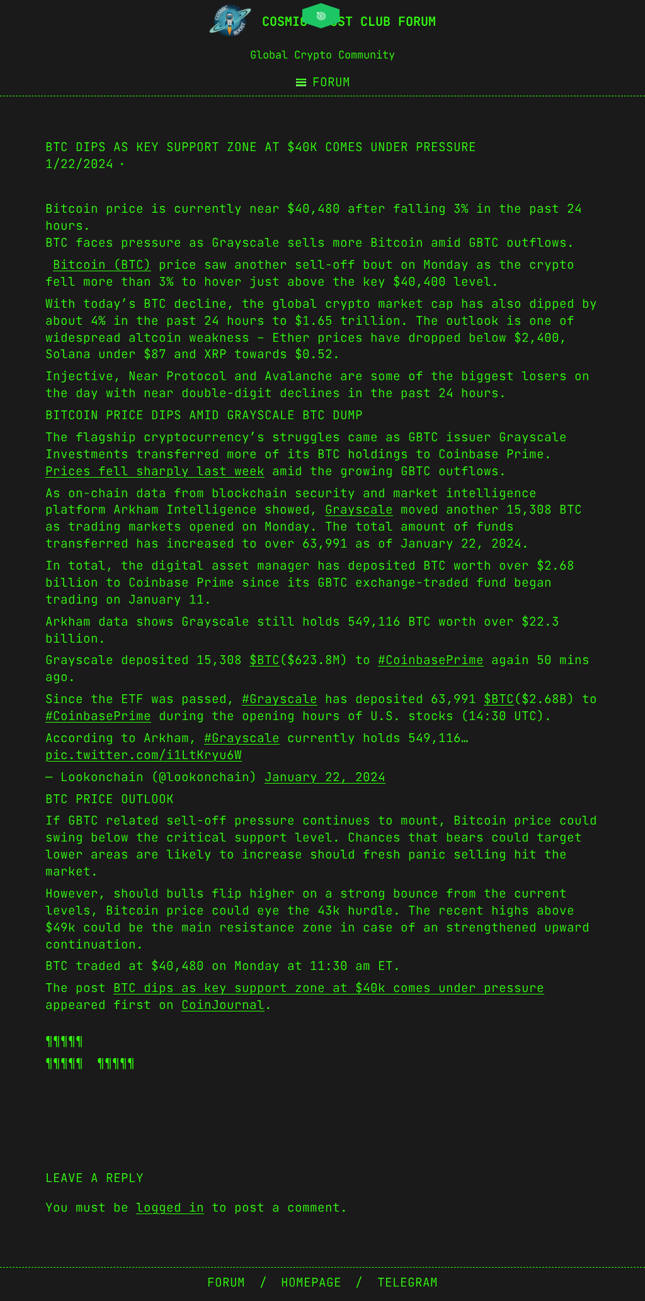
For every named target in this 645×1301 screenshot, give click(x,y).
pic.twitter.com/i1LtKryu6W (143, 754)
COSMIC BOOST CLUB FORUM (349, 21)
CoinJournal (223, 1004)
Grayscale (359, 509)
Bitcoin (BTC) (102, 264)
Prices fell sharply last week (155, 471)
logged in (170, 1207)
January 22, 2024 (325, 777)
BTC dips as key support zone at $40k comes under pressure (328, 987)
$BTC (264, 659)
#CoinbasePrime (431, 659)
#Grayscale (279, 698)
